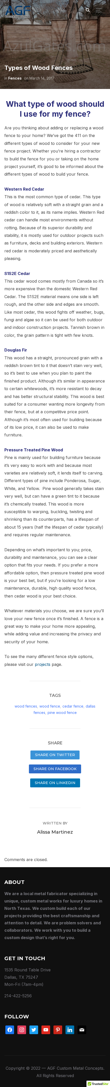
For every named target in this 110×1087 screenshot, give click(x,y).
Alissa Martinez (55, 832)
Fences (15, 78)
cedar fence (72, 706)
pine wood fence (62, 712)
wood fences (26, 706)
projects (42, 664)
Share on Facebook (55, 769)
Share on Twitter (55, 755)
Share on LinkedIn (55, 782)
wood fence (49, 706)
